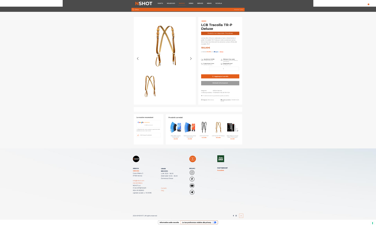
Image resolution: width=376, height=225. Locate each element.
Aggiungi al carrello (221, 76)
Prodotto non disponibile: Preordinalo (220, 33)
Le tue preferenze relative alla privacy (196, 222)
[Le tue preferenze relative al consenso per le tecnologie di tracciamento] (372, 223)
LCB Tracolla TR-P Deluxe (218, 136)
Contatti (164, 188)
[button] (237, 131)
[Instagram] (236, 216)
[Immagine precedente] (138, 58)
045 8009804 (137, 183)
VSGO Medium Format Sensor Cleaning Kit (232, 137)
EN (372, 4)
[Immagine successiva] (191, 58)
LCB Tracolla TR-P (204, 136)
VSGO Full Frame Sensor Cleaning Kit (190, 137)
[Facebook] (233, 216)
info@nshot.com (138, 181)
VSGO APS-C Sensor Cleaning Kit (176, 137)
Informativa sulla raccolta (169, 222)
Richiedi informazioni (220, 83)
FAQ (162, 191)
